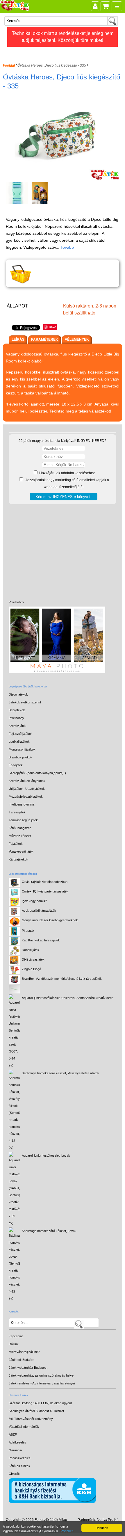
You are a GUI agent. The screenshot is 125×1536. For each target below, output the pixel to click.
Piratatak (28, 930)
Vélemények (77, 339)
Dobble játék (30, 950)
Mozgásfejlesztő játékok (26, 796)
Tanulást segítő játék (23, 820)
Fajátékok (16, 843)
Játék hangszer (20, 828)
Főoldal (9, 65)
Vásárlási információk (24, 1426)
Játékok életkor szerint (25, 702)
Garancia (15, 1450)
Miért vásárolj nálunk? (24, 1352)
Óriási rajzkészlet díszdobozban (44, 881)
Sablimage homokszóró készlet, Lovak (49, 1231)
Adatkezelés (17, 1442)
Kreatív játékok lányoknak (27, 781)
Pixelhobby (16, 602)
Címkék (14, 1473)
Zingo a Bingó (31, 969)
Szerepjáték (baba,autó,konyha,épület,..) (37, 773)
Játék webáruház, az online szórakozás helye (41, 1375)
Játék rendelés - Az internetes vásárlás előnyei (42, 1383)
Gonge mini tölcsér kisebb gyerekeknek (50, 920)
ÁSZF (13, 1434)
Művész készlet (20, 836)
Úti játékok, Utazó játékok (27, 788)
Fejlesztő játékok (21, 733)
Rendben (102, 1528)
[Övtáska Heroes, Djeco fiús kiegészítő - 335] (63, 178)
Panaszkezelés (20, 1458)
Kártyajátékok (18, 859)
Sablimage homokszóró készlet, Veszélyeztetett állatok (60, 1073)
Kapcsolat (16, 1336)
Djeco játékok (18, 694)
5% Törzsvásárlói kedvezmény (31, 1419)
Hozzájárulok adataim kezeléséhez (66, 473)
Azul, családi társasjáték (39, 910)
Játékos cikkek (19, 1466)
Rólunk (14, 1344)
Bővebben (67, 1531)
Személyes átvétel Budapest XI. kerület (36, 1411)
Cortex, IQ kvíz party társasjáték (45, 891)
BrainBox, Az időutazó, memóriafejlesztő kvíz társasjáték (62, 978)
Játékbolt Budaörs (21, 1359)
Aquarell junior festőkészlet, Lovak (46, 1155)
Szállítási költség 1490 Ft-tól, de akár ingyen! (40, 1403)
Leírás (18, 339)
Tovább (67, 247)
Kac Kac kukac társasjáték (41, 940)
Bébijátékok (17, 710)
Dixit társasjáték (33, 959)
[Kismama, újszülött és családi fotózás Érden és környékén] (57, 672)
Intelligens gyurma (21, 804)
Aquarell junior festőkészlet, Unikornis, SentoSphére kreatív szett (67, 998)
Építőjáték (16, 765)
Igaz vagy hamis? (34, 901)
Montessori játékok (22, 749)
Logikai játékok (19, 741)
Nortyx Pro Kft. (108, 1520)
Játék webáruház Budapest (28, 1367)
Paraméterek (44, 339)
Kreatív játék (17, 726)
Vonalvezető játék (21, 851)
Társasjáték (17, 812)
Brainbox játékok (20, 757)
